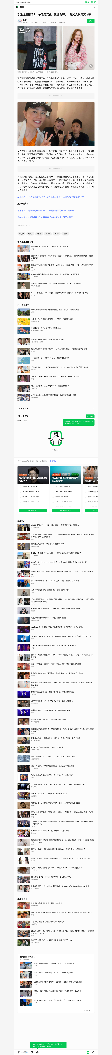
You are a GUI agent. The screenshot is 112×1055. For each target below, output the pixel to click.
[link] (32, 1052)
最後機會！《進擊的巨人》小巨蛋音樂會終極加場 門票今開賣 (45, 217)
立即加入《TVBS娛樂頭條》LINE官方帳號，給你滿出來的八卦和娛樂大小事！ (52, 197)
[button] (23, 1052)
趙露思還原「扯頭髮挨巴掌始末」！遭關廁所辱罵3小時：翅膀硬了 (47, 210)
